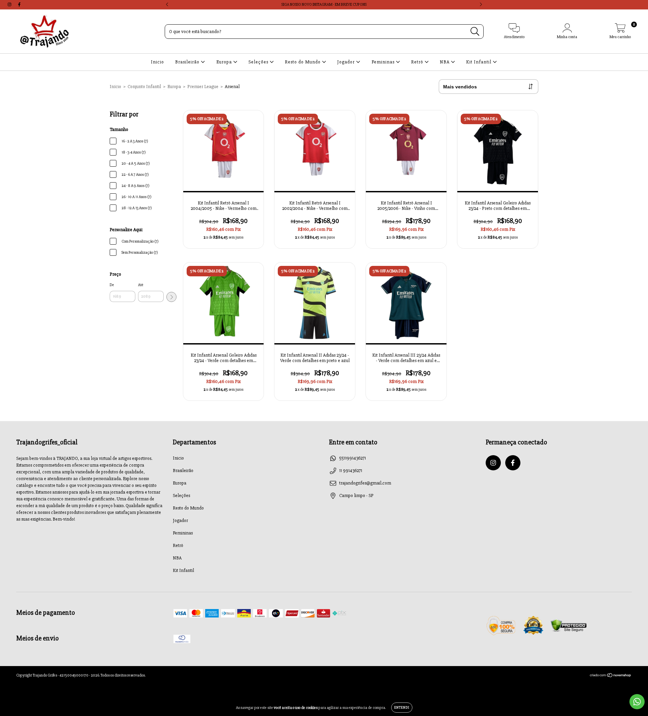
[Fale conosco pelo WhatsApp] (637, 701)
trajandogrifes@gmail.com (365, 483)
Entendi (401, 708)
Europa (224, 62)
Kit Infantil (479, 62)
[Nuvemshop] (611, 676)
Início (115, 86)
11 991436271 (350, 470)
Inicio (157, 62)
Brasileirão (188, 62)
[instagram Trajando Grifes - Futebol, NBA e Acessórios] (10, 4)
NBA (445, 62)
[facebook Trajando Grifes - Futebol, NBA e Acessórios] (19, 4)
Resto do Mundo (303, 62)
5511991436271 (352, 458)
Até (140, 284)
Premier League (202, 86)
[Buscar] (475, 31)
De (112, 284)
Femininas (384, 62)
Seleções (259, 62)
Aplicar (171, 297)
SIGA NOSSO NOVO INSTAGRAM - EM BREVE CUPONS (324, 4)
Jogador (346, 62)
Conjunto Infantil (144, 86)
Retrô (418, 62)
